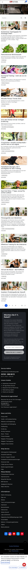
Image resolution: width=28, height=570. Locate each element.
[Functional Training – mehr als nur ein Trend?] (14, 69)
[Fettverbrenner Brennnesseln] (14, 48)
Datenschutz (4, 509)
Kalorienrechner (5, 476)
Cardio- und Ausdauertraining (8, 151)
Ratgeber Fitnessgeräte (7, 439)
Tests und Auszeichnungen (8, 502)
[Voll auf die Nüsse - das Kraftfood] (14, 263)
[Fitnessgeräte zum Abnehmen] (14, 211)
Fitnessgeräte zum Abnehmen (11, 218)
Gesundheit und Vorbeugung (7, 126)
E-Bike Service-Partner (7, 464)
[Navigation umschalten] (2, 2)
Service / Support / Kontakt (8, 457)
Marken (3, 500)
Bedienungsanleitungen (7, 467)
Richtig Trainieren (5, 83)
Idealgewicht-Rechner (6, 484)
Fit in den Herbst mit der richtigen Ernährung (12, 120)
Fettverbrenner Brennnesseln (11, 54)
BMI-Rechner (4, 481)
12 (22, 305)
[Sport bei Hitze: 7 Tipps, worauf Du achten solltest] (14, 184)
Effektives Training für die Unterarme (13, 244)
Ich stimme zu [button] (22, 567)
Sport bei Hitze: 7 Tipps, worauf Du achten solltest (13, 192)
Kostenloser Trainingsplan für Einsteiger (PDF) (11, 32)
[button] (25, 17)
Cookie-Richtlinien (14, 546)
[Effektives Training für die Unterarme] (14, 238)
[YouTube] (14, 533)
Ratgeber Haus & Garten (7, 443)
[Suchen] (21, 18)
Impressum (4, 504)
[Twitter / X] (18, 533)
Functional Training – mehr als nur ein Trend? (13, 76)
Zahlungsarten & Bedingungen (9, 452)
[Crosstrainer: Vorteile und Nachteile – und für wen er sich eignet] (14, 136)
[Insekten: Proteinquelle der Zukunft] (14, 286)
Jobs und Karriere (5, 514)
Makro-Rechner (5, 486)
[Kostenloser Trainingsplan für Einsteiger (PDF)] (14, 25)
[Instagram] (10, 533)
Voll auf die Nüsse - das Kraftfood (12, 270)
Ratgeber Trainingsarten (7, 441)
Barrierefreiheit (5, 507)
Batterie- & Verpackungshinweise (9, 522)
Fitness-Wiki (4, 416)
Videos (3, 524)
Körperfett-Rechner (6, 479)
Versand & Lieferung (6, 454)
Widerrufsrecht (5, 512)
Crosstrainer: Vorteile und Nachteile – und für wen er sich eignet (14, 143)
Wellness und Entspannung (8, 421)
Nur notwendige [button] (13, 567)
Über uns (3, 497)
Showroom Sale (5, 462)
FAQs (2, 469)
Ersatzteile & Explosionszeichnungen (10, 459)
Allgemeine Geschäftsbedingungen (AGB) (11, 517)
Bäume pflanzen (5, 527)
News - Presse (5, 434)
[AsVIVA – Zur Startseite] (14, 2)
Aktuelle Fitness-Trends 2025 (11, 98)
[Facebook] (6, 533)
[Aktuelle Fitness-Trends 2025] (14, 92)
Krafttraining (4, 175)
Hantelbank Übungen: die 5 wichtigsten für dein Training (11, 167)
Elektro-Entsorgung (6, 495)
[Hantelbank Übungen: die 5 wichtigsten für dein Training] (14, 160)
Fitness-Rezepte (5, 436)
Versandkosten (14, 551)
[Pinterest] (22, 533)
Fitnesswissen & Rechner (7, 474)
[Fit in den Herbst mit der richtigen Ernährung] (14, 113)
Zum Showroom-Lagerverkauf (9, 407)
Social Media (4, 519)
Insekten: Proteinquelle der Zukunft (13, 292)
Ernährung (4, 60)
